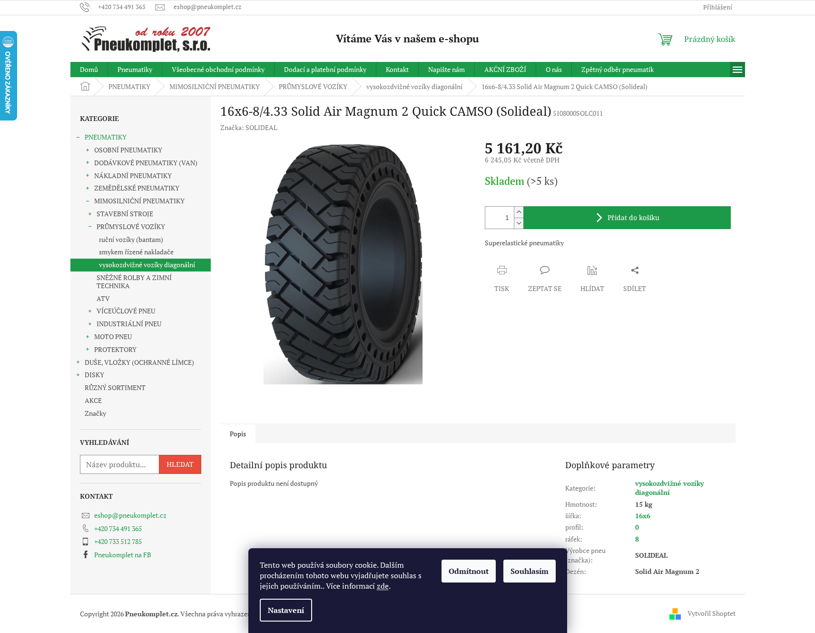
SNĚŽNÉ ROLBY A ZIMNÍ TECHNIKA (134, 281)
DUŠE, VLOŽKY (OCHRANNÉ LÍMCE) (139, 362)
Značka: (248, 127)
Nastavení (286, 610)
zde (383, 586)
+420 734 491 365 (118, 528)
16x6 (642, 515)
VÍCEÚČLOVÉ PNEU (126, 310)
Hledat (180, 464)
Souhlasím (530, 571)
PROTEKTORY (115, 349)
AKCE (93, 400)
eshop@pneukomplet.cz (130, 515)
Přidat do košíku (633, 217)
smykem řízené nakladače (136, 251)
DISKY (94, 374)
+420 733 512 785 (118, 541)
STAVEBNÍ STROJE (125, 213)
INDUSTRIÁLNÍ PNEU (129, 323)
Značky (95, 413)
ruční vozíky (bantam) (131, 239)
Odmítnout (469, 571)
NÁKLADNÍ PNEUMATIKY (133, 175)
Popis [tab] (238, 433)
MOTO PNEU (113, 336)
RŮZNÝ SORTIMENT (115, 387)
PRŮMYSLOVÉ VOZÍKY (131, 226)
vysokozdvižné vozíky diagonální (147, 264)
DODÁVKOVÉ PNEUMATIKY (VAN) (145, 162)
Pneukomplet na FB (122, 554)
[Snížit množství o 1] (518, 223)
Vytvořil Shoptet (711, 612)
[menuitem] (89, 69)
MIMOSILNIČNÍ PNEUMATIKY (139, 200)
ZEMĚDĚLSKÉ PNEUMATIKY (136, 187)
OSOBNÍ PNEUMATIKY (128, 149)
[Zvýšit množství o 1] (518, 212)
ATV (103, 298)
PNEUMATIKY (106, 136)
